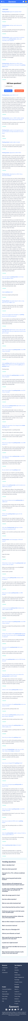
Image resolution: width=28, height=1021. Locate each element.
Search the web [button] (8, 90)
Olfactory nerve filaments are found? (11, 933)
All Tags (3, 970)
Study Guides (5, 996)
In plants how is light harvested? (10, 942)
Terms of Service (18, 994)
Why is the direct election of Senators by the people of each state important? (13, 952)
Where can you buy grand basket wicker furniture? (11, 879)
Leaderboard (4, 967)
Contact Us (17, 991)
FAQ (3, 1001)
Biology (16, 972)
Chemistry (17, 970)
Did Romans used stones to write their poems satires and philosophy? (13, 911)
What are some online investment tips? (11, 903)
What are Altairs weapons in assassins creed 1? (13, 921)
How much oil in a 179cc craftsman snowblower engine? (13, 873)
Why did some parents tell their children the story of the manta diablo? (12, 917)
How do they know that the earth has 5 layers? (13, 907)
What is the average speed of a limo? (11, 895)
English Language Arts (19, 977)
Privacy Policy (17, 996)
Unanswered (4, 972)
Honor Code (4, 991)
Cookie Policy (17, 1001)
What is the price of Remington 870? (11, 929)
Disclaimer (17, 998)
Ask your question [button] (19, 90)
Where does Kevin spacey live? (9, 869)
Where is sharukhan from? (8, 865)
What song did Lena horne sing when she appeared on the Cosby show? (12, 938)
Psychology (17, 979)
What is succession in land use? (9, 925)
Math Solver (4, 998)
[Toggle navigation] (1, 1)
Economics (17, 984)
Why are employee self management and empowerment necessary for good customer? (13, 884)
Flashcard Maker (5, 994)
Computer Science (18, 982)
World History (17, 974)
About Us (16, 989)
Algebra (16, 967)
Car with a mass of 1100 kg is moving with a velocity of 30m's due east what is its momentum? (12, 890)
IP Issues (16, 1003)
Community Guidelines (6, 989)
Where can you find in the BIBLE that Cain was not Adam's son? (14, 947)
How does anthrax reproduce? (9, 899)
